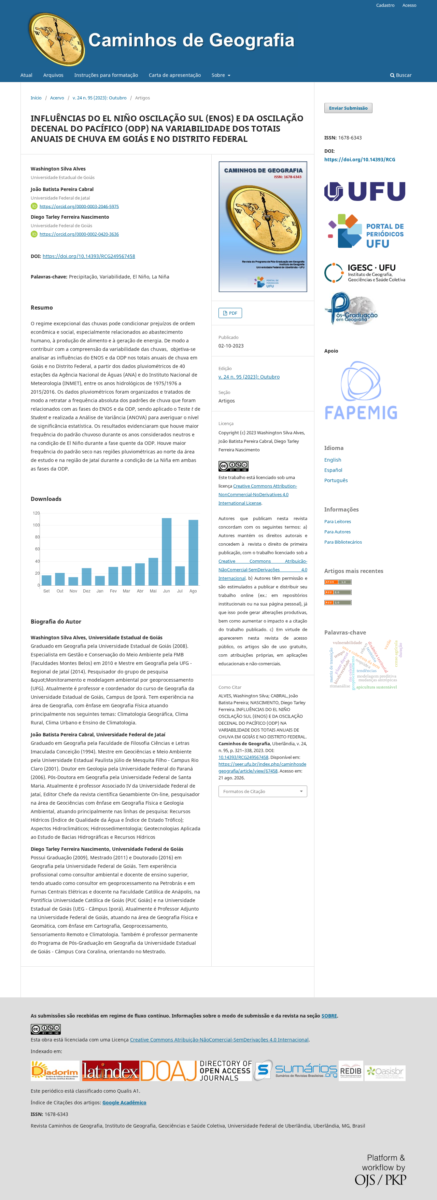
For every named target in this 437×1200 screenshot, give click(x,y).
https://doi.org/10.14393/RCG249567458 (89, 256)
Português (336, 480)
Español (333, 470)
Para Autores (337, 532)
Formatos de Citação (244, 791)
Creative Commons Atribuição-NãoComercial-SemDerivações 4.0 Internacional (262, 569)
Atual (26, 75)
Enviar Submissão (348, 108)
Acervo (57, 98)
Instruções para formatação (106, 75)
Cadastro (385, 5)
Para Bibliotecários (343, 542)
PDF (232, 313)
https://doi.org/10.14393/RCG (359, 159)
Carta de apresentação (175, 75)
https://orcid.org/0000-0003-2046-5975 (79, 206)
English (332, 459)
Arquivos (53, 75)
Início (36, 98)
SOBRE (329, 1015)
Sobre (219, 75)
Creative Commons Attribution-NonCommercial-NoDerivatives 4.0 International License (257, 494)
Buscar (403, 75)
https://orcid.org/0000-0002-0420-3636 (79, 234)
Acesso (410, 5)
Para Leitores (337, 521)
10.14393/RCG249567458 (243, 757)
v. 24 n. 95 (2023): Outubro (100, 98)
